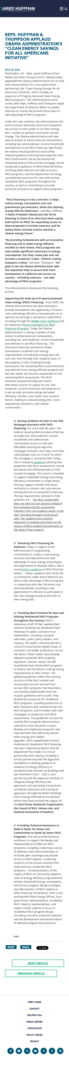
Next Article (38, 963)
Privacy (34, 1041)
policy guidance (32, 569)
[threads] (52, 1051)
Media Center (34, 1021)
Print (11, 947)
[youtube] (35, 1051)
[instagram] (43, 1051)
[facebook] (10, 1051)
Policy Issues (34, 1034)
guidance (39, 462)
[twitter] (27, 1051)
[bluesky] (19, 1051)
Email (25, 947)
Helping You (34, 1015)
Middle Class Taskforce (45, 321)
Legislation (34, 1028)
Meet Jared (34, 1002)
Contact (34, 1008)
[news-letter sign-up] (60, 1051)
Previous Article (31, 973)
